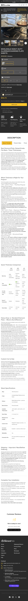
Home (2, 544)
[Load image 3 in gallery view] (20, 43)
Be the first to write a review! (14, 530)
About (2, 546)
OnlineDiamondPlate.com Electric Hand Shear (10, 491)
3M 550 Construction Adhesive (7, 499)
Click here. (19, 84)
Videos (2, 555)
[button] (1, 1)
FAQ (2, 557)
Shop (15, 548)
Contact (3, 551)
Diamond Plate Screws (5, 494)
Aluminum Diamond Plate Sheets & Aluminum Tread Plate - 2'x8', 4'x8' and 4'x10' (10, 10)
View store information (7, 112)
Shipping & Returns (18, 544)
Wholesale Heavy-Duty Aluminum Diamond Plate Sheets (22, 10)
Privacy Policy (17, 546)
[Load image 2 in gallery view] (14, 43)
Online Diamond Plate (18, 593)
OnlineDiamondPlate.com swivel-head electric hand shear (12, 198)
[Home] (1, 10)
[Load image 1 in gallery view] (7, 43)
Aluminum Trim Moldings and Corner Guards (10, 486)
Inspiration (3, 553)
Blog (2, 548)
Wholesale (16, 551)
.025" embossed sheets (16, 337)
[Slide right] (25, 43)
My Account (17, 553)
